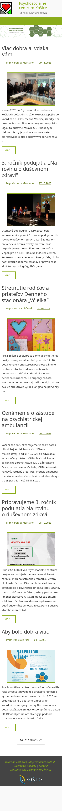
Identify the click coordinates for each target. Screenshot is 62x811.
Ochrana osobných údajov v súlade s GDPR (30, 757)
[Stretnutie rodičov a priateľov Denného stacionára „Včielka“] (31, 332)
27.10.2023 (45, 182)
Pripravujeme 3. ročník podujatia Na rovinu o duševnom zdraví (29, 505)
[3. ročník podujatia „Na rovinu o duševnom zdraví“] (31, 208)
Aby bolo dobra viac (25, 627)
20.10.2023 (43, 306)
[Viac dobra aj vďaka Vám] (31, 88)
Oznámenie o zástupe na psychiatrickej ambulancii (28, 416)
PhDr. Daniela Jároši (17, 635)
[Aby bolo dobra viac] (31, 661)
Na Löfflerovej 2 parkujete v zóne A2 (30, 765)
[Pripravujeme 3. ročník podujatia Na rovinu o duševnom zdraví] (31, 545)
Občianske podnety (25, 761)
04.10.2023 (40, 635)
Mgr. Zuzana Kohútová (19, 306)
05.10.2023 (45, 519)
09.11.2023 (45, 62)
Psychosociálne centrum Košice (33, 5)
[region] (31, 31)
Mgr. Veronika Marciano (20, 62)
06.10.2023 (45, 430)
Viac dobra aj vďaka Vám (25, 51)
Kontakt (43, 761)
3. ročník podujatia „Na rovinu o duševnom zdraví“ (29, 168)
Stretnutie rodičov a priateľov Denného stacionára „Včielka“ (25, 292)
